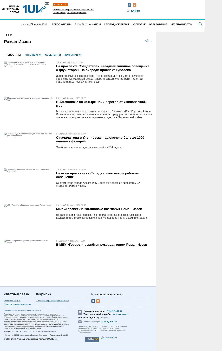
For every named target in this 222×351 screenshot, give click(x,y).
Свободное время (116, 24)
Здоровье (139, 24)
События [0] (53, 55)
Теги (8, 35)
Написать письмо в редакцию (17, 304)
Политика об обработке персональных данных (22, 310)
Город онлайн (62, 24)
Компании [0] (73, 55)
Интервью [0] (33, 55)
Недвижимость (181, 24)
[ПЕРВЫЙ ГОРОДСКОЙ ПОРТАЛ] (11, 9)
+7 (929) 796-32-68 (114, 311)
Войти (135, 11)
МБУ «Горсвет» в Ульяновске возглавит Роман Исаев (99, 209)
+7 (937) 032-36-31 (120, 314)
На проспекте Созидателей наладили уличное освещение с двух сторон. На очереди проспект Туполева (102, 68)
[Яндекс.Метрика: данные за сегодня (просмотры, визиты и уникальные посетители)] (109, 337)
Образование (158, 24)
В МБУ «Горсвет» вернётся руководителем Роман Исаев (101, 244)
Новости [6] (13, 55)
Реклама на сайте (12, 301)
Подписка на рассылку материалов (52, 301)
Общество (60, 62)
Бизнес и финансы (88, 24)
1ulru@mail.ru (109, 321)
